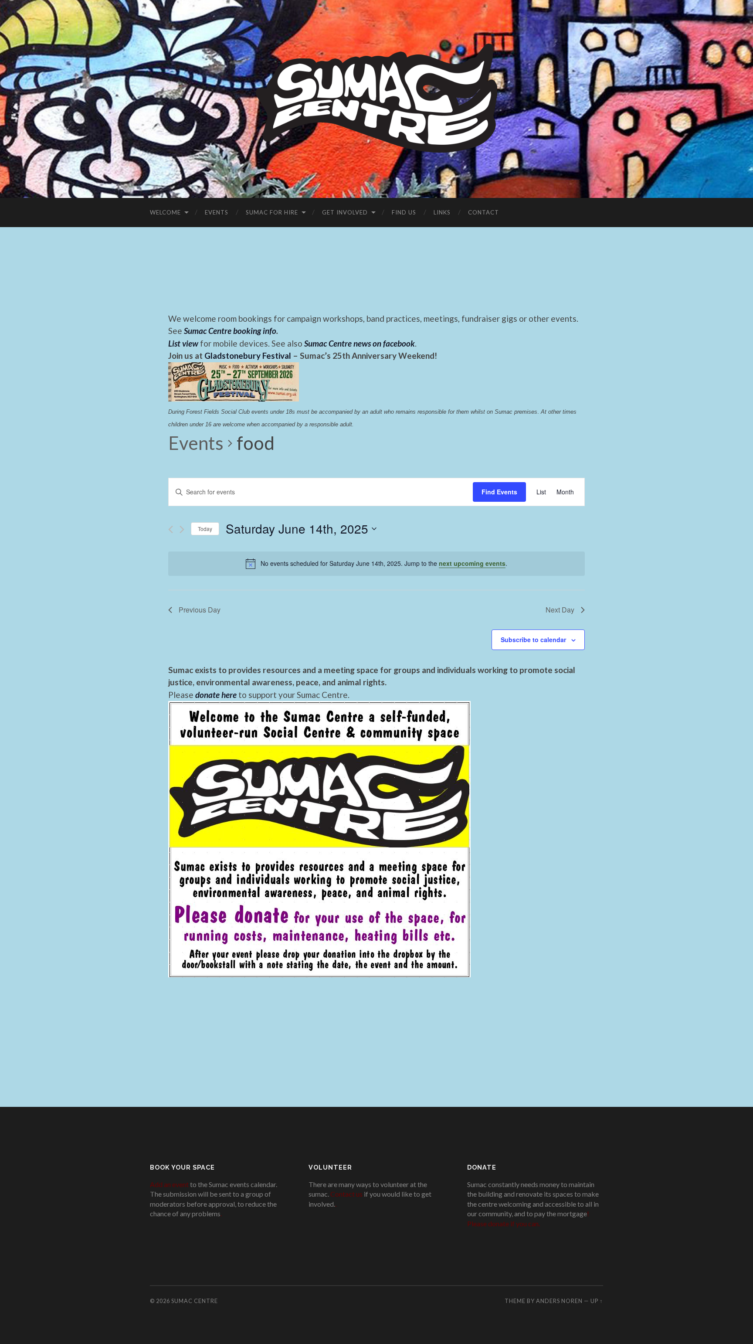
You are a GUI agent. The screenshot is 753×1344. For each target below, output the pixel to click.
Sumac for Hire (272, 212)
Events (216, 212)
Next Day (560, 610)
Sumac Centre (194, 1300)
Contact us (346, 1194)
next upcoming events (472, 563)
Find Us (404, 212)
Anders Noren (559, 1300)
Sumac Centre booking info (230, 331)
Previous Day (199, 610)
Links (442, 212)
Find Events (499, 491)
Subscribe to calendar (533, 639)
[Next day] (182, 529)
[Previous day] (170, 529)
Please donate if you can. (503, 1223)
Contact (483, 212)
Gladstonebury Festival (247, 355)
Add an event (169, 1184)
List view (183, 343)
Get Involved (345, 212)
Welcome (165, 212)
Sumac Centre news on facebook (359, 343)
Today (205, 528)
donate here (216, 695)
